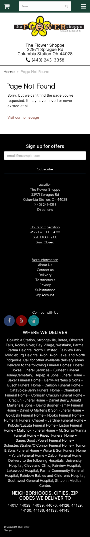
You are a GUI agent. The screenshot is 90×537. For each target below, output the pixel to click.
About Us (45, 265)
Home (9, 71)
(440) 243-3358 (47, 59)
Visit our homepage (23, 117)
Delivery (45, 275)
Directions (45, 210)
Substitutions (45, 290)
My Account (45, 295)
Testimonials (45, 280)
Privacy (45, 285)
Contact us (45, 270)
